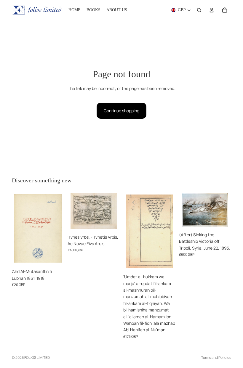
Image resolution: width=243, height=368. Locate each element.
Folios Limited (37, 357)
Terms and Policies (216, 357)
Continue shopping (121, 110)
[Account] (211, 10)
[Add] (54, 257)
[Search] (199, 10)
